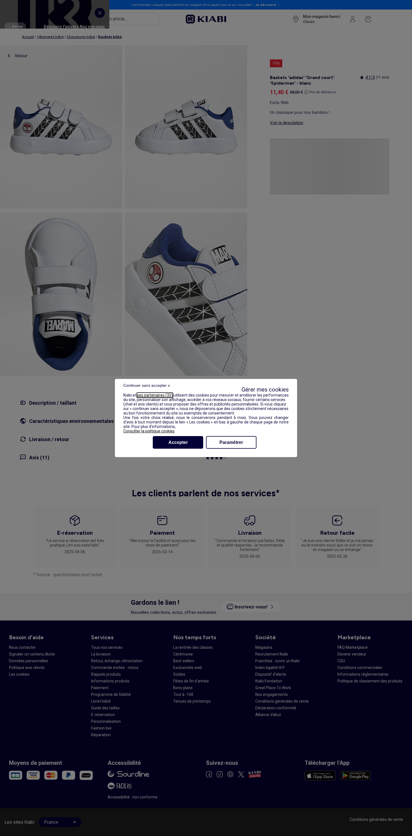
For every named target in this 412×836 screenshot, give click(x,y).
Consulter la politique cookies (149, 431)
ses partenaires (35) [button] (155, 395)
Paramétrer (231, 442)
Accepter (178, 442)
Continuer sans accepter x (146, 385)
